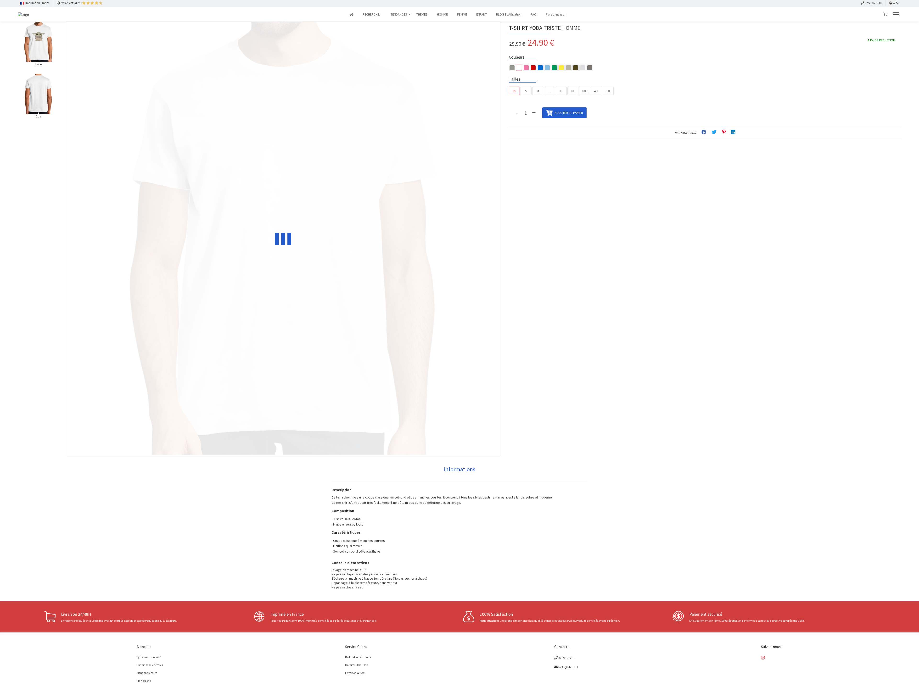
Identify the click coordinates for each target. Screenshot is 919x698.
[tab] (459, 469)
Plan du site (144, 680)
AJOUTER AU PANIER (568, 113)
